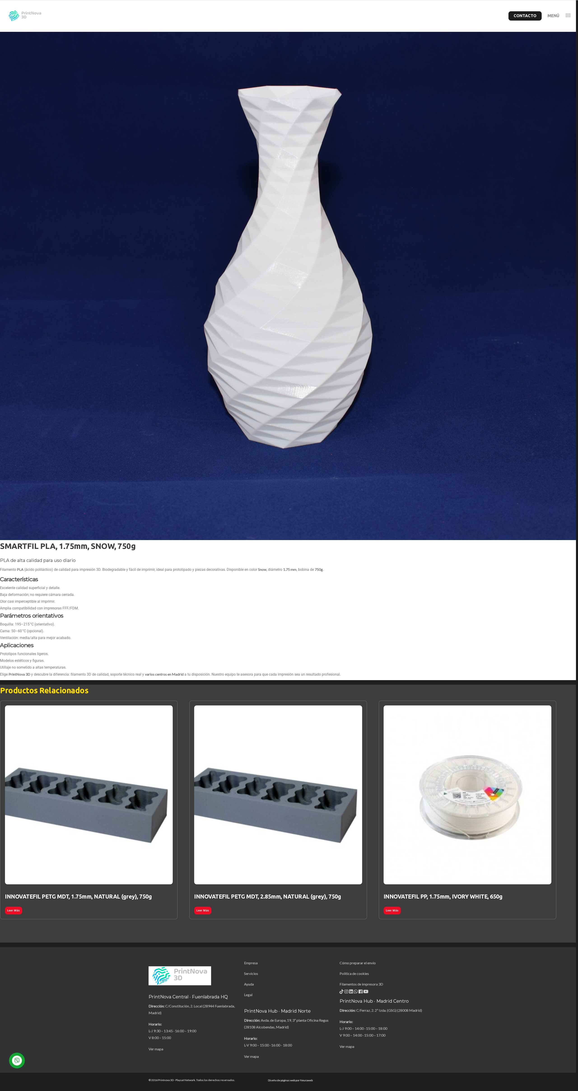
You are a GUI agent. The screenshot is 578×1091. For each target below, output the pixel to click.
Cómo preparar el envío (358, 963)
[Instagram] (346, 993)
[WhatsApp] (356, 993)
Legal (248, 995)
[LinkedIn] (351, 993)
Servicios (251, 973)
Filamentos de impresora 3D (361, 984)
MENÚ (553, 15)
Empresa (251, 963)
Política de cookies (354, 973)
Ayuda (249, 984)
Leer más (13, 910)
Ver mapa (156, 1049)
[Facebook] (361, 993)
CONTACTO (525, 15)
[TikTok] (342, 993)
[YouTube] (365, 993)
